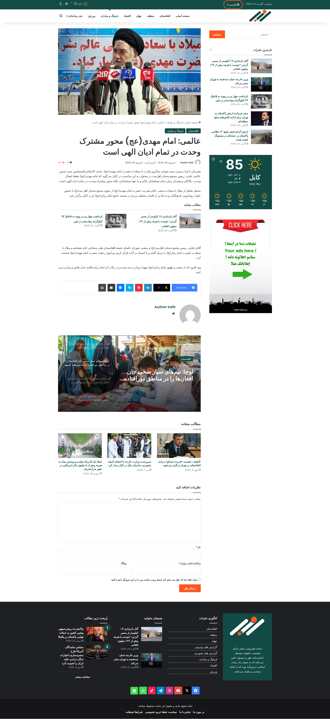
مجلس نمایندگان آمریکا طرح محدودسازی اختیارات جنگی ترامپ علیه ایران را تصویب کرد (71, 655)
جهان (139, 15)
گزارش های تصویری (205, 653)
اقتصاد (127, 15)
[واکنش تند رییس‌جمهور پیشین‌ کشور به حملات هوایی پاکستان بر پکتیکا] (96, 634)
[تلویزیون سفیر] (260, 15)
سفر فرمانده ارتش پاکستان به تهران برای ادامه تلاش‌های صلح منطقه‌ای (231, 117)
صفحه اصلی (182, 15)
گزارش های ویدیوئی (206, 647)
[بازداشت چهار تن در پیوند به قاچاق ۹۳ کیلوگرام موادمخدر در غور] (115, 221)
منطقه (150, 15)
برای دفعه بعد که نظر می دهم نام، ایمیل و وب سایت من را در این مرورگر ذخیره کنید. (154, 579)
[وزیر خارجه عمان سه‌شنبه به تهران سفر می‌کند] (261, 84)
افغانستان (165, 15)
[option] (129, 373)
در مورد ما (198, 711)
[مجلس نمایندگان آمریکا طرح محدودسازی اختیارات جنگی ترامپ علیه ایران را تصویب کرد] (96, 652)
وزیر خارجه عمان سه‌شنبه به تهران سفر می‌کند (126, 659)
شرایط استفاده (134, 711)
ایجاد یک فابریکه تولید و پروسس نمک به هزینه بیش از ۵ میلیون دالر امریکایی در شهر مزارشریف (80, 465)
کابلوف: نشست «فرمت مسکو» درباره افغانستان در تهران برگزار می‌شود (180, 463)
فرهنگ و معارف (109, 15)
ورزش (91, 15)
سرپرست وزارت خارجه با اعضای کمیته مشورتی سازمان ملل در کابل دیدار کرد (129, 463)
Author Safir (187, 162)
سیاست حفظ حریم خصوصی (161, 711)
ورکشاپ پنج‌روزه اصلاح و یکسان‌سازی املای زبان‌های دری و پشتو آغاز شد (155, 375)
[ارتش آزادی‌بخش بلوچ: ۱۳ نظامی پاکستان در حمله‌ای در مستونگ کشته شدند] (261, 137)
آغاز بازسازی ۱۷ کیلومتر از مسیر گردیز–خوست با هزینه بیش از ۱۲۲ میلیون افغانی (157, 221)
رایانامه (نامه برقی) (190, 563)
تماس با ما (185, 711)
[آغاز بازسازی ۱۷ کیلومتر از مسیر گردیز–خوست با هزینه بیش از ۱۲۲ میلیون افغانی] (190, 221)
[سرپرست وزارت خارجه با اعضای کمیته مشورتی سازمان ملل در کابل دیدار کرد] (129, 445)
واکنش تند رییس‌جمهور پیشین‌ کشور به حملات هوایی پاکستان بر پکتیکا (70, 633)
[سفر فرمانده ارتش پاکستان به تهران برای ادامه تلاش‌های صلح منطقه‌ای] (261, 118)
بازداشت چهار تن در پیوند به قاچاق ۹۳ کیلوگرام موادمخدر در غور (229, 98)
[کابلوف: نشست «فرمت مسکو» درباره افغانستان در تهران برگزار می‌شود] (179, 445)
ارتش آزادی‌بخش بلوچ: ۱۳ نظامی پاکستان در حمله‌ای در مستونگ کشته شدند (229, 136)
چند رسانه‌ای (75, 15)
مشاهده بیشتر (82, 676)
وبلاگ (123, 563)
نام (198, 547)
